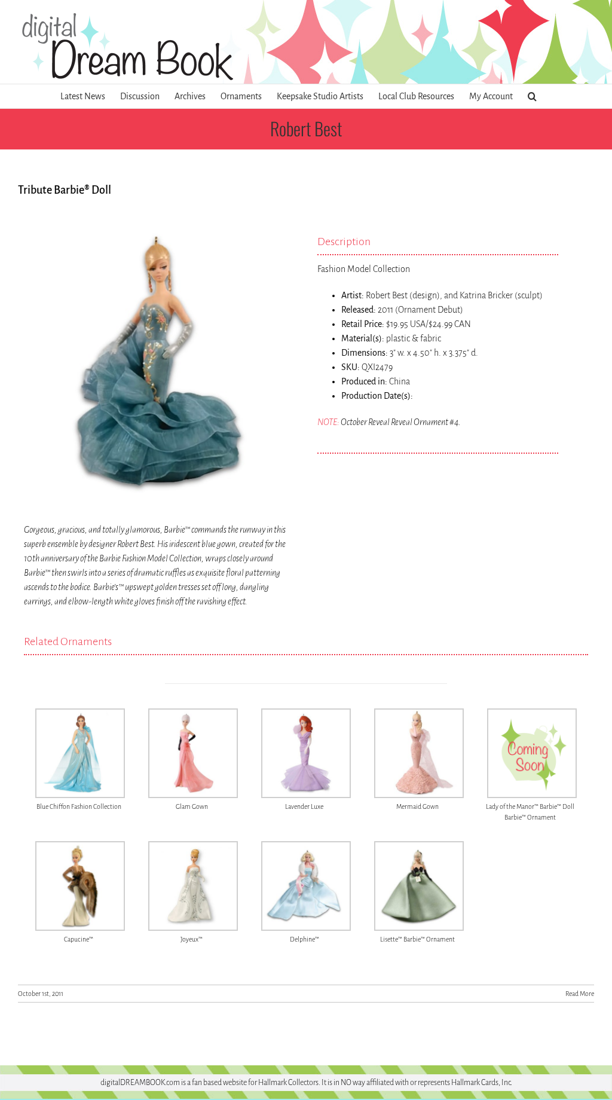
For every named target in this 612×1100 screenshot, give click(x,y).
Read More (579, 993)
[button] (532, 96)
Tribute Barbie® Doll (64, 190)
